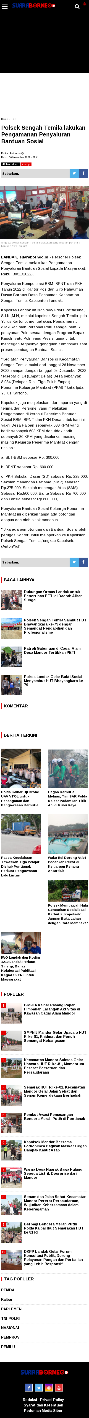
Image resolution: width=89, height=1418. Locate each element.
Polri (13, 119)
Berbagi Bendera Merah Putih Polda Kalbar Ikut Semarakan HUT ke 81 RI (54, 1228)
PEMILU (8, 1347)
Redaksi (30, 1400)
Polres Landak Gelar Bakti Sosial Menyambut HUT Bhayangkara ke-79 (54, 681)
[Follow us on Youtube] (59, 1388)
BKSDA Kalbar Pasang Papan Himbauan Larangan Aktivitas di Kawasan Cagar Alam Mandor (52, 1009)
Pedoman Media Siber (43, 1411)
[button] (84, 2)
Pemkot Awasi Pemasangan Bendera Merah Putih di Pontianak (54, 1117)
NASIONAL (10, 1328)
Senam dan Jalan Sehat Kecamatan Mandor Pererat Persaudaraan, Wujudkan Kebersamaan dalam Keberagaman (55, 1203)
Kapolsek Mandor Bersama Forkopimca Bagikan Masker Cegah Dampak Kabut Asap (55, 1146)
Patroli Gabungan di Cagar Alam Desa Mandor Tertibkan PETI (52, 650)
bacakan (11, 164)
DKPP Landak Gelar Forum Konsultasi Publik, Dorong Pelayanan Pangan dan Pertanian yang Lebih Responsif (53, 1258)
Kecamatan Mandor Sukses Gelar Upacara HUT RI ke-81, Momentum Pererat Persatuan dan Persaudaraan (54, 1066)
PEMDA (8, 1290)
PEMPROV (10, 1337)
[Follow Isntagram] (49, 1388)
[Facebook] (83, 173)
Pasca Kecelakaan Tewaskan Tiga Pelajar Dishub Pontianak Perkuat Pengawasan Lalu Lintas (20, 866)
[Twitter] (74, 173)
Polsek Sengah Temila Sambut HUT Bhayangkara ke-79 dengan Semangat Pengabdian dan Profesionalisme (55, 626)
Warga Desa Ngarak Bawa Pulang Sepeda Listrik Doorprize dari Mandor (53, 1173)
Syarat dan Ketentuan (43, 1405)
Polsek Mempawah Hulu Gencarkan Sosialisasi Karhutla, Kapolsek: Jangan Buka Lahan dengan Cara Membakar (68, 914)
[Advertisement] (44, 39)
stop (26, 164)
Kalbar (7, 1299)
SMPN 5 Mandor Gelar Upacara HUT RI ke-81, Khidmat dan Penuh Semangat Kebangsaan (55, 1037)
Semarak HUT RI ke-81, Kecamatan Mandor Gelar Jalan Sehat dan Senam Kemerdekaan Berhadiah (54, 1091)
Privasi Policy (52, 1400)
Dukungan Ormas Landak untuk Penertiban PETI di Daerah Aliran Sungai (53, 596)
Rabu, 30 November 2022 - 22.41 (20, 157)
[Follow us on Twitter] (39, 1388)
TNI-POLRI (10, 1318)
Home (4, 119)
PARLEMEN (11, 1309)
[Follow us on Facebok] (29, 1388)
